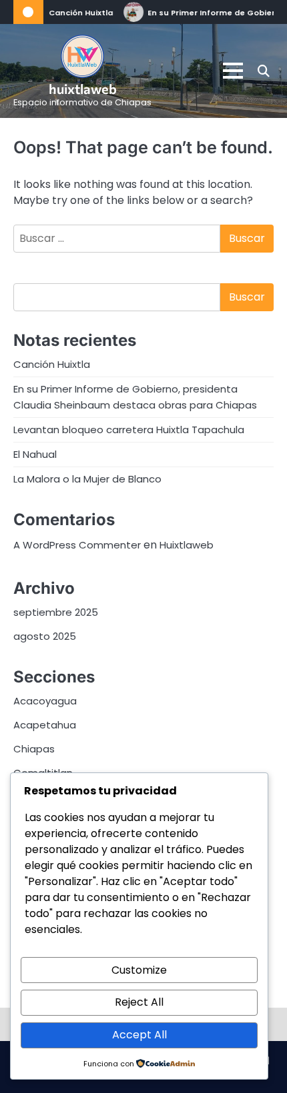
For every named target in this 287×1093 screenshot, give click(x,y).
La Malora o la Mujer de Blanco (87, 479)
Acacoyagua (45, 701)
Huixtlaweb (187, 545)
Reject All (139, 1002)
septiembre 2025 (55, 612)
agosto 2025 (44, 636)
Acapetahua (44, 725)
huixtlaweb (83, 89)
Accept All (139, 1034)
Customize (139, 970)
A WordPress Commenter (77, 545)
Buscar (247, 297)
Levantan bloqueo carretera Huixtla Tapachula (128, 430)
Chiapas (34, 749)
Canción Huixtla (80, 12)
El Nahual (35, 454)
